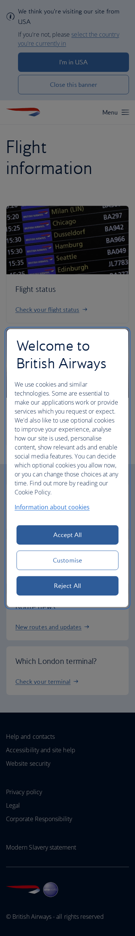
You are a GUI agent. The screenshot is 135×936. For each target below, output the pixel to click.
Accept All (67, 535)
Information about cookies (52, 507)
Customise (67, 560)
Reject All (67, 585)
